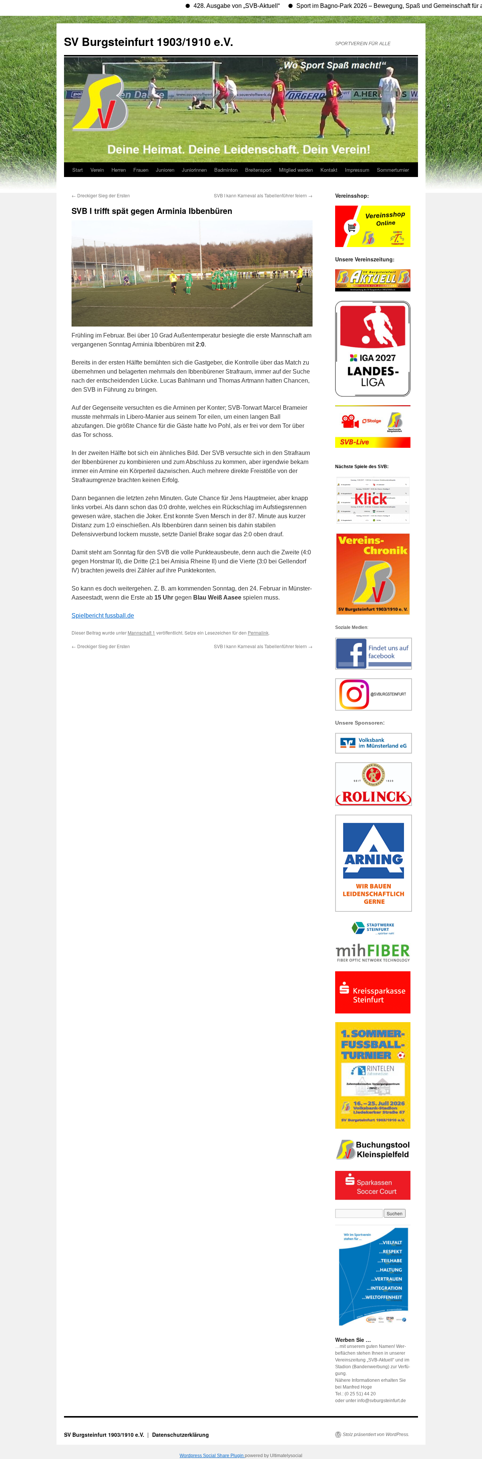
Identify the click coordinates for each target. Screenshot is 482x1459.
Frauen (140, 169)
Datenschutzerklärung (180, 1434)
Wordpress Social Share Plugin (212, 1455)
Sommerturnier (393, 169)
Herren (118, 169)
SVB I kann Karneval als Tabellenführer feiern (263, 195)
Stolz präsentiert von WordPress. (376, 1434)
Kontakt (328, 169)
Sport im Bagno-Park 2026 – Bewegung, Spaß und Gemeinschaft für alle (364, 6)
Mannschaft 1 (141, 632)
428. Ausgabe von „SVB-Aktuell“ (207, 6)
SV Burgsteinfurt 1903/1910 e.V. (148, 41)
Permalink (258, 632)
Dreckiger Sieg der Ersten (101, 195)
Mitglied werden (296, 169)
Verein (97, 169)
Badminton (226, 169)
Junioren (165, 169)
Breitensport (258, 169)
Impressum (357, 169)
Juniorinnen (194, 169)
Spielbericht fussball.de (103, 615)
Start (77, 169)
